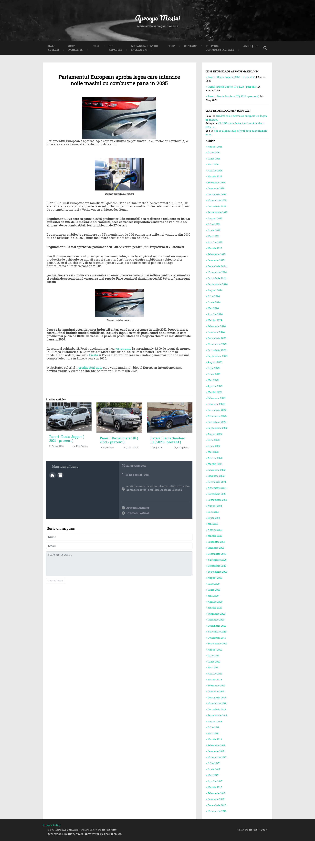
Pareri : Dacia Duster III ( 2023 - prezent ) (119, 440)
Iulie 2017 (214, 763)
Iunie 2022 (214, 446)
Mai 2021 (213, 523)
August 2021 (215, 505)
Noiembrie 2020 (217, 559)
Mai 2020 (213, 595)
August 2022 (215, 434)
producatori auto (90, 367)
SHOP (171, 46)
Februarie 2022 (216, 470)
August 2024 (215, 290)
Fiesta (93, 355)
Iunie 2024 (214, 302)
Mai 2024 (213, 308)
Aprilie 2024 (215, 314)
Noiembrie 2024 (217, 272)
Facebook (56, 834)
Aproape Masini (67, 829)
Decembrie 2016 (217, 805)
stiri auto (183, 486)
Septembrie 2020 (217, 571)
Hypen (253, 829)
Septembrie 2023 (217, 356)
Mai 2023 (213, 380)
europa (177, 489)
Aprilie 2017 (215, 781)
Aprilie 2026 (215, 170)
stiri (172, 486)
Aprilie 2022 (215, 458)
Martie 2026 (215, 176)
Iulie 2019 (213, 655)
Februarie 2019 (216, 685)
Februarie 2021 (216, 541)
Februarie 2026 (216, 182)
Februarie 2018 (216, 745)
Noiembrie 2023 (217, 344)
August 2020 (215, 577)
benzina (152, 486)
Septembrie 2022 (217, 428)
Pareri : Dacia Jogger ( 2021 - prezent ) (66, 438)
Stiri (146, 474)
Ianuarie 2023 (216, 404)
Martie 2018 (215, 739)
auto (142, 486)
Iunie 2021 (214, 517)
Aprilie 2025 (215, 242)
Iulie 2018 (214, 727)
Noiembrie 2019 (217, 631)
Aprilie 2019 (215, 673)
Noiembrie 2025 (217, 200)
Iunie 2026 (214, 158)
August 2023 (215, 362)
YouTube (94, 834)
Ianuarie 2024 (216, 332)
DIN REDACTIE (115, 47)
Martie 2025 (215, 248)
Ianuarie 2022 (216, 475)
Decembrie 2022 (217, 410)
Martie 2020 (215, 607)
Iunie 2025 (214, 230)
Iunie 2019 (214, 661)
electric (163, 486)
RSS (106, 834)
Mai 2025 (213, 236)
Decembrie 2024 (217, 266)
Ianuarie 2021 (216, 547)
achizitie (132, 486)
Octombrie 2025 (217, 206)
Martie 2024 (215, 320)
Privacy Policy (52, 825)
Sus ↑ (264, 829)
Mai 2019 (213, 667)
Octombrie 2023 (217, 350)
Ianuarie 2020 (216, 619)
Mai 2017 (213, 775)
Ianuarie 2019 (216, 691)
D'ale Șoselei (134, 474)
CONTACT (190, 46)
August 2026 (215, 146)
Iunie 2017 (214, 769)
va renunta (123, 348)
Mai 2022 (213, 451)
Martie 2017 (215, 787)
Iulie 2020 (214, 583)
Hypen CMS (109, 829)
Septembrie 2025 (217, 212)
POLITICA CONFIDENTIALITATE (220, 47)
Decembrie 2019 (217, 625)
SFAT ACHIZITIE (75, 47)
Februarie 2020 (216, 613)
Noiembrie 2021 (217, 487)
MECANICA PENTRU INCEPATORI (144, 47)
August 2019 (215, 649)
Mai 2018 (213, 733)
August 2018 (215, 721)
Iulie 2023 (214, 368)
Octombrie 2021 (217, 493)
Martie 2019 (215, 679)
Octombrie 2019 (217, 637)
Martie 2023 (215, 392)
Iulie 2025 (214, 224)
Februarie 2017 (216, 793)
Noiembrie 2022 (217, 416)
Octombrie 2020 (217, 565)
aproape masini (136, 489)
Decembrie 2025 (217, 194)
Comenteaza (55, 580)
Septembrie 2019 (217, 643)
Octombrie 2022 (217, 422)
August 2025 (215, 218)
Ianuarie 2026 (216, 188)
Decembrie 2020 (217, 553)
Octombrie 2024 (217, 278)
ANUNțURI (251, 46)
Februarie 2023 (216, 398)
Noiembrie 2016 (217, 811)
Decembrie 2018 (217, 697)
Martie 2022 (215, 463)
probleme (153, 489)
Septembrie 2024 (218, 284)
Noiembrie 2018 (217, 703)
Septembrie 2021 (217, 499)
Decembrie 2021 (217, 482)
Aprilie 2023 (215, 386)
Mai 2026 (213, 164)
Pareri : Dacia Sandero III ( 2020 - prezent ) (167, 440)
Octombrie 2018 (217, 709)
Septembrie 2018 (217, 715)
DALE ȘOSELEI (53, 47)
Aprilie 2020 (215, 601)
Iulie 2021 (213, 511)
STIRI (95, 46)
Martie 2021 (215, 535)
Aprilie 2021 (215, 529)
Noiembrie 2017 (217, 757)
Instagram (75, 834)
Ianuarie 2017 (216, 799)
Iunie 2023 (214, 374)
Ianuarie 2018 (216, 751)
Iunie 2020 (214, 589)
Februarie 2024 (217, 326)
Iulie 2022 (214, 440)
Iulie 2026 (214, 152)
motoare (166, 489)
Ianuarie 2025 (216, 260)
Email (117, 834)
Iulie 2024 (214, 296)
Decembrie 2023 (217, 338)
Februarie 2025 (216, 254)
